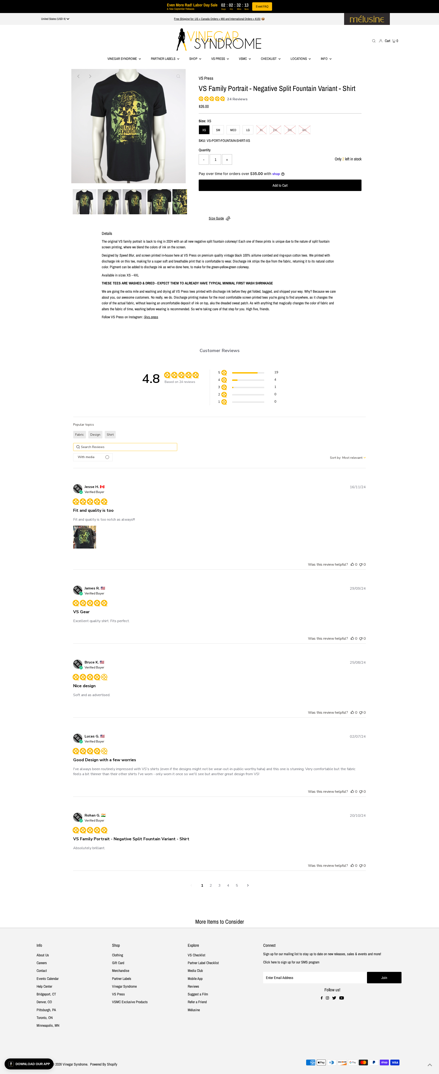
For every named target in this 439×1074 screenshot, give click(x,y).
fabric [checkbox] (79, 434)
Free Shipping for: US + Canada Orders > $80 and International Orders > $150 (217, 19)
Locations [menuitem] (299, 58)
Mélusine (194, 1009)
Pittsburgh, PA (46, 1009)
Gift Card (118, 962)
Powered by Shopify (103, 1064)
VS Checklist (196, 954)
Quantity (205, 149)
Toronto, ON (45, 1017)
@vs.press (151, 316)
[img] (200, 98)
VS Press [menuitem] (218, 58)
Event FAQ (262, 6)
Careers (42, 962)
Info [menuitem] (324, 58)
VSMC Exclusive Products (130, 1001)
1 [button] (202, 885)
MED (233, 130)
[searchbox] (125, 447)
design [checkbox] (95, 434)
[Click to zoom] (178, 76)
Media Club (195, 970)
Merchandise (120, 970)
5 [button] (237, 885)
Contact (42, 970)
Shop (193, 58)
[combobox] (348, 458)
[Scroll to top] (429, 1064)
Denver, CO (44, 1001)
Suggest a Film (198, 994)
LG (248, 130)
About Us (43, 954)
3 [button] (219, 885)
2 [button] (211, 885)
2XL (275, 130)
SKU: (202, 140)
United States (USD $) (54, 19)
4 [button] (228, 885)
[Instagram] (327, 998)
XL (261, 130)
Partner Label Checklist (203, 962)
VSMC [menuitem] (243, 58)
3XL (290, 130)
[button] (248, 373)
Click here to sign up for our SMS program (291, 962)
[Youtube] (341, 998)
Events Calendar (48, 978)
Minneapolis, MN (48, 1025)
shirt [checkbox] (110, 434)
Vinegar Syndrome (122, 58)
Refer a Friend (197, 1001)
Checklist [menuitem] (269, 58)
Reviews (193, 986)
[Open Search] (374, 40)
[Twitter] (334, 998)
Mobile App (195, 978)
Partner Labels (163, 58)
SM (218, 130)
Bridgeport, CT (46, 994)
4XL (304, 130)
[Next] (90, 76)
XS (204, 130)
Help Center (44, 986)
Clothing (117, 954)
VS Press (118, 994)
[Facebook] (322, 998)
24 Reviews (237, 99)
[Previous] (79, 76)
